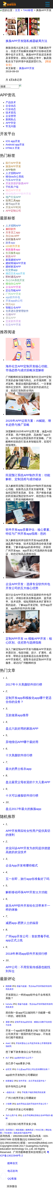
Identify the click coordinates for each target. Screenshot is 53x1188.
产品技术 (11, 102)
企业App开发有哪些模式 (22, 865)
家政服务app (13, 249)
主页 (17, 10)
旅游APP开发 (13, 166)
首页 (2, 1130)
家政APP (11, 256)
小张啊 (9, 1104)
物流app (10, 304)
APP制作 (11, 169)
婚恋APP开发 (13, 190)
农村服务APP (13, 239)
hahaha (9, 1004)
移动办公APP (13, 283)
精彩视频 (20, 1130)
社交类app (12, 270)
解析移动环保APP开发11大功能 (26, 892)
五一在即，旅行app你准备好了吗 (27, 878)
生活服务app (13, 253)
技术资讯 (11, 112)
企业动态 (11, 105)
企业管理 (11, 116)
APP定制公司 (13, 210)
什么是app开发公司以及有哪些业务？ (33, 1069)
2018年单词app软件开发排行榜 (26, 953)
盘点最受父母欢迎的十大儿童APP (28, 782)
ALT (7, 1058)
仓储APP (11, 314)
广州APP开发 (13, 293)
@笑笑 (9, 1069)
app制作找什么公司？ (23, 1058)
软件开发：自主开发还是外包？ (32, 1081)
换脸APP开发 (26, 68)
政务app (10, 242)
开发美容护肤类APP (17, 183)
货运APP (11, 317)
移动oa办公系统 (15, 176)
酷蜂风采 (30, 1130)
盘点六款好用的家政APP (22, 728)
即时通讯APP (13, 276)
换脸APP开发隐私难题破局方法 (26, 41)
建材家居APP (13, 266)
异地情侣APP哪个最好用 (22, 742)
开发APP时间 (13, 207)
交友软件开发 (13, 321)
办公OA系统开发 (15, 280)
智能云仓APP (13, 307)
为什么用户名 (12, 1115)
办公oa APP (12, 235)
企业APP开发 (13, 287)
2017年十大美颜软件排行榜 (24, 684)
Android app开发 (15, 144)
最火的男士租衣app (19, 768)
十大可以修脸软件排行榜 (22, 795)
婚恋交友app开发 (15, 273)
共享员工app (13, 232)
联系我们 (10, 1130)
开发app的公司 (14, 300)
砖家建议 (10, 1081)
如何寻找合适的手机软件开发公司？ (32, 1104)
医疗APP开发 (13, 163)
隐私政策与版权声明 (23, 1133)
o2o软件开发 (13, 246)
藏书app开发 (13, 203)
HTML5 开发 (13, 148)
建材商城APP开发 (16, 263)
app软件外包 (13, 297)
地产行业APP (13, 197)
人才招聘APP (13, 173)
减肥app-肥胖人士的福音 (22, 923)
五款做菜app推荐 (17, 715)
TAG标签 (28, 10)
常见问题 (11, 126)
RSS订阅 (40, 1130)
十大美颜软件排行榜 (19, 755)
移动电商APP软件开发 (18, 193)
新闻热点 (11, 119)
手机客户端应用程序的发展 (34, 1092)
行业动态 (11, 109)
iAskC (8, 1043)
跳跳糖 (9, 986)
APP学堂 (11, 122)
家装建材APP (13, 259)
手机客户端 (12, 186)
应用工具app (13, 200)
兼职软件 (11, 229)
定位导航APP (13, 290)
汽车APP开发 (13, 180)
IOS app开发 (13, 141)
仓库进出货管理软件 (17, 311)
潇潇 (8, 1022)
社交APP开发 (13, 324)
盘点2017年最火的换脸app (23, 808)
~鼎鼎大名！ (11, 1092)
